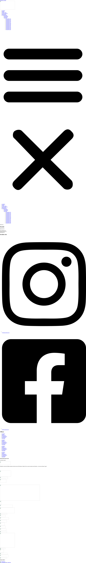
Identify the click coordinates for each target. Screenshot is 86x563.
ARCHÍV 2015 (8, 20)
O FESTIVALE (4, 15)
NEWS (3, 11)
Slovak (4, 561)
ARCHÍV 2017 (8, 22)
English (4, 562)
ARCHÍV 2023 (8, 27)
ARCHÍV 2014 (8, 19)
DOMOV (3, 10)
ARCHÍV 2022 (8, 26)
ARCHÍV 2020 (8, 218)
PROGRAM (4, 14)
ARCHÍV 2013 (8, 18)
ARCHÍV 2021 (8, 219)
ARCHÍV (5, 17)
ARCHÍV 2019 (8, 24)
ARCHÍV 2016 (8, 21)
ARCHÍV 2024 (8, 28)
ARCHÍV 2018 (8, 23)
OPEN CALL (4, 12)
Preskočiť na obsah (3, 0)
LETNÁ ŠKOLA (5, 13)
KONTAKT (6, 210)
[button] (43, 117)
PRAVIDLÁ (6, 16)
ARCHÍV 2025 (8, 29)
